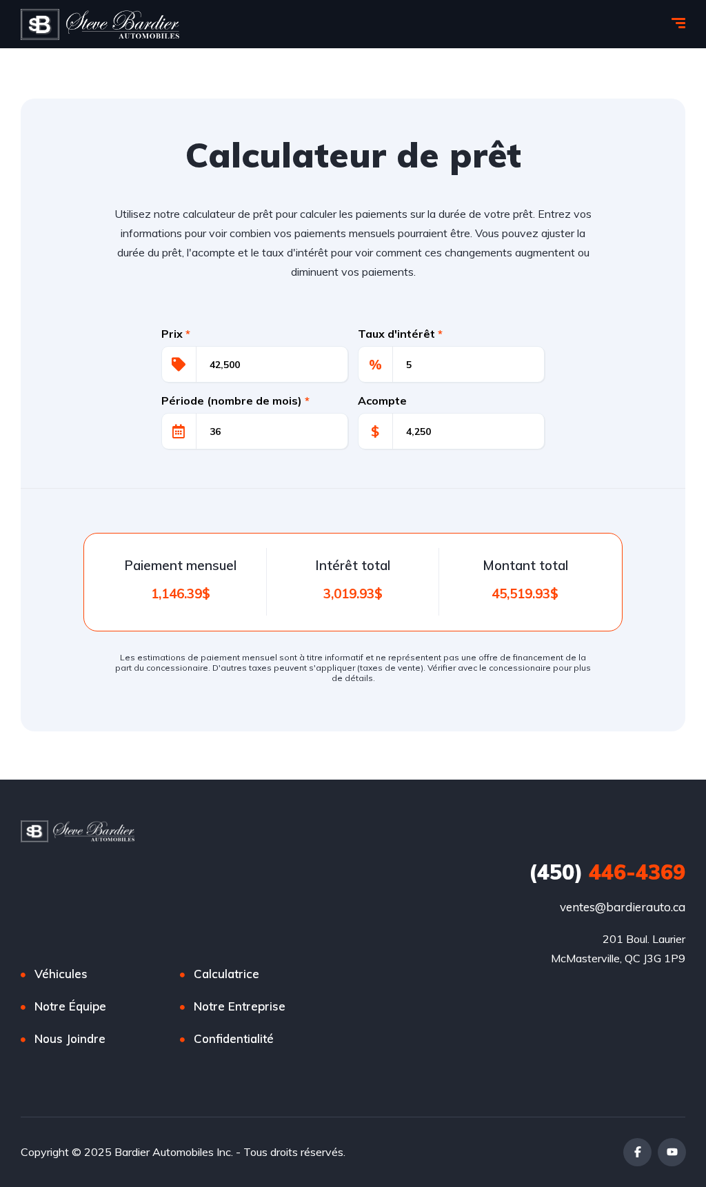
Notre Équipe (70, 1006)
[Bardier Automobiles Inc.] (100, 24)
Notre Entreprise (239, 1006)
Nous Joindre (69, 1038)
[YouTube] (672, 1152)
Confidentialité (234, 1038)
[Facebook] (637, 1152)
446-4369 (607, 872)
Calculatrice (226, 973)
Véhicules (61, 973)
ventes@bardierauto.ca (622, 907)
